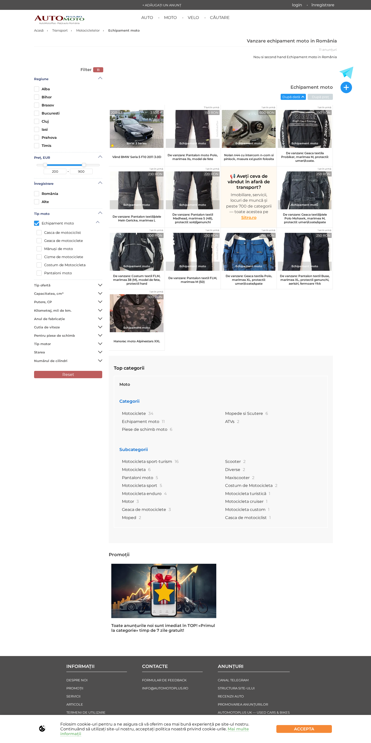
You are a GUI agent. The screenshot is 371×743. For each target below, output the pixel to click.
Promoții (119, 554)
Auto (147, 17)
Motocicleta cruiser (246, 501)
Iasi (45, 129)
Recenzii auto (231, 696)
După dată (291, 97)
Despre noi (77, 680)
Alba (46, 89)
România (50, 193)
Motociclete (137, 413)
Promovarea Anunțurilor (243, 704)
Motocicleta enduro (144, 493)
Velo (193, 17)
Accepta (304, 729)
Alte (45, 201)
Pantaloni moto (58, 273)
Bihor (47, 97)
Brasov (48, 105)
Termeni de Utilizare (85, 712)
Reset (68, 374)
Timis (46, 145)
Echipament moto (58, 223)
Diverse (235, 469)
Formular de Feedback (164, 680)
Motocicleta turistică (247, 493)
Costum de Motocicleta (65, 265)
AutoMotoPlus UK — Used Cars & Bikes (254, 712)
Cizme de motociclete (63, 257)
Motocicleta (136, 469)
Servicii (73, 696)
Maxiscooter (239, 477)
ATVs (232, 421)
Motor (130, 501)
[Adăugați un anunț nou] (346, 88)
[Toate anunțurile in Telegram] (346, 73)
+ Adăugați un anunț (161, 5)
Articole (74, 704)
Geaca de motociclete (63, 240)
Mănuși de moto (58, 248)
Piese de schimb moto (147, 429)
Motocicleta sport (142, 485)
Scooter (235, 461)
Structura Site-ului (236, 688)
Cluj (45, 121)
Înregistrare (322, 5)
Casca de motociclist (62, 232)
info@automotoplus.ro (165, 688)
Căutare (220, 17)
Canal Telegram (233, 680)
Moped (131, 517)
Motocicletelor (88, 30)
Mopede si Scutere (246, 413)
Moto (170, 17)
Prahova (49, 137)
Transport (60, 30)
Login (297, 5)
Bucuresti (51, 113)
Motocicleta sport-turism (150, 461)
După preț (320, 97)
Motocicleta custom (247, 509)
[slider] (45, 165)
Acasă (39, 30)
